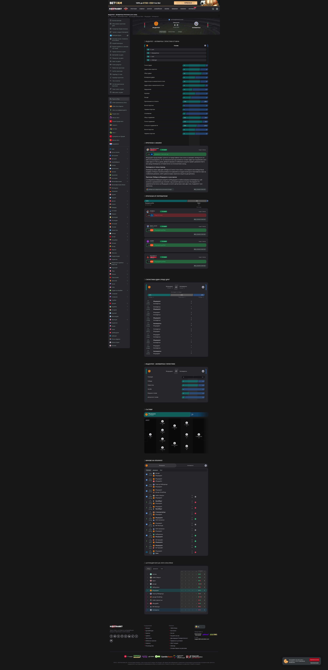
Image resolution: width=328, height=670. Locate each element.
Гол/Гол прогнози (117, 71)
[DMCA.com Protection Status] (157, 656)
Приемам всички (314, 659)
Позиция (150, 377)
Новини (141, 9)
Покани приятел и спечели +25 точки (120, 47)
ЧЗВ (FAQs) (173, 628)
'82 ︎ (148, 60)
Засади (146, 97)
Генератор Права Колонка (120, 29)
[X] (118, 636)
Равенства (151, 385)
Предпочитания (314, 663)
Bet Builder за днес (117, 55)
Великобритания (123, 16)
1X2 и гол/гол (116, 81)
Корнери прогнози (117, 77)
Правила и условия (176, 641)
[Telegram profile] (136, 636)
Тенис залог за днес (118, 89)
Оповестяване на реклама (178, 648)
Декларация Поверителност (179, 638)
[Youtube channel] (114, 636)
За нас (172, 633)
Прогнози (133, 9)
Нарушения (147, 89)
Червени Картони (149, 109)
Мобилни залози (151, 641)
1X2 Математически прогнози (118, 85)
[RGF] (194, 657)
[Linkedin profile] (129, 636)
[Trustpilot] (130, 656)
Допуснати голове (153, 397)
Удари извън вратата (150, 69)
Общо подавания (149, 117)
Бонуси (149, 9)
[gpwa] (137, 656)
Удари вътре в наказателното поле (154, 81)
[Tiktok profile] (132, 636)
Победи (150, 381)
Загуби (150, 389)
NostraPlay (192, 9)
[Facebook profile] (111, 636)
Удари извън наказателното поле (154, 85)
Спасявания (147, 113)
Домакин (155, 470)
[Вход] (217, 8)
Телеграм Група (116, 35)
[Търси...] (213, 8)
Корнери (146, 93)
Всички (148, 470)
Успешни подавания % (151, 125)
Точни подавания (149, 121)
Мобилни (175, 9)
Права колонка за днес (119, 51)
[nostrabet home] (116, 626)
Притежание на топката (151, 101)
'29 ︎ (148, 49)
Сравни (148, 636)
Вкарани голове (152, 393)
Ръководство (150, 646)
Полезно (183, 9)
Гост (161, 470)
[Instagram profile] (125, 636)
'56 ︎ (148, 56)
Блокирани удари (149, 77)
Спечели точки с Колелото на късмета (120, 39)
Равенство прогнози (118, 68)
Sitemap (172, 646)
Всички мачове (116, 20)
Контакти (173, 630)
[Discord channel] (111, 640)
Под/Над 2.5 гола (117, 74)
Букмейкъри (158, 9)
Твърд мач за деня (117, 58)
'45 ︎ (148, 53)
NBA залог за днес (117, 92)
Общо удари (148, 73)
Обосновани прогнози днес (118, 24)
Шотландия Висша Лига (136, 16)
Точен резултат (116, 64)
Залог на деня (116, 61)
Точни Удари (148, 65)
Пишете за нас (174, 636)
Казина (167, 9)
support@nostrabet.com (202, 639)
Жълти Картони (149, 105)
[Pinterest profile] (122, 636)
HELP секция (174, 643)
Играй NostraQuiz (117, 43)
